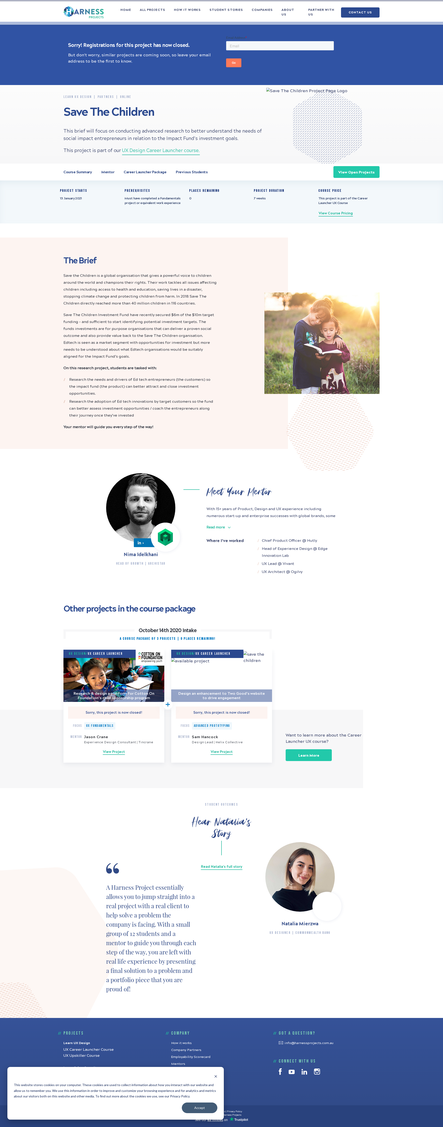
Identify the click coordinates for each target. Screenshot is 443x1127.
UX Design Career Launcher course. (161, 150)
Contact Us (360, 12)
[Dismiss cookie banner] (215, 1076)
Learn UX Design (76, 1043)
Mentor (107, 172)
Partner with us (321, 12)
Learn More (308, 755)
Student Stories (226, 10)
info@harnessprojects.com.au (308, 1043)
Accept (199, 1108)
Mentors (178, 1064)
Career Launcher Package (145, 172)
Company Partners (186, 1050)
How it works (187, 10)
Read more (216, 527)
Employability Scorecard (190, 1057)
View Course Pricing (336, 213)
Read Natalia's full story (221, 867)
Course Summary (77, 172)
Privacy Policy (234, 1111)
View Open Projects (356, 172)
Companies (262, 10)
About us (287, 12)
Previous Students (192, 172)
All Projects (152, 10)
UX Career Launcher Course (88, 1049)
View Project (114, 752)
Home (125, 10)
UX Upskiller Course (81, 1055)
